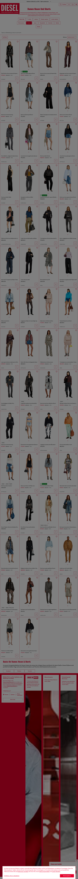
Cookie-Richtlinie (56, 871)
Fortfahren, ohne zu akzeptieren (11, 875)
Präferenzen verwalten (22, 871)
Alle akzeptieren (67, 875)
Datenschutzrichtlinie (44, 871)
